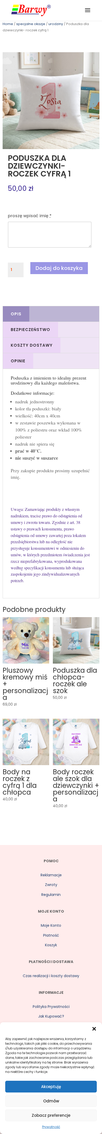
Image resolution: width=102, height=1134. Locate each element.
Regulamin (51, 894)
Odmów (51, 1101)
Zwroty (51, 884)
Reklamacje (51, 875)
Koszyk (51, 945)
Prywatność (51, 1127)
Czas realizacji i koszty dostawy (51, 975)
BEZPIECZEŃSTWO (30, 329)
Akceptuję (51, 1086)
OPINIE (18, 361)
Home (8, 23)
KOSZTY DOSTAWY (32, 345)
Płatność (51, 935)
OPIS (16, 314)
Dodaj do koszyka (59, 268)
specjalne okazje (30, 23)
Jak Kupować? (51, 1016)
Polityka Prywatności (51, 1006)
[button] (94, 1028)
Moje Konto (51, 925)
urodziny (55, 23)
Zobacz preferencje (51, 1115)
